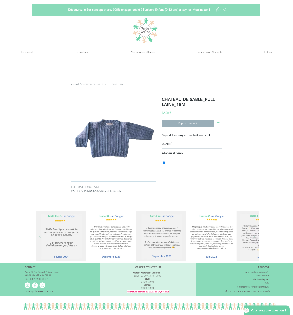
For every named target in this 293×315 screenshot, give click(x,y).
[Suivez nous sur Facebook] (35, 285)
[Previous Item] (40, 236)
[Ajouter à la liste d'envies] (218, 123)
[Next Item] (254, 236)
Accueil (75, 84)
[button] (218, 9)
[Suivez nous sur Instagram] (42, 285)
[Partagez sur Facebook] (164, 163)
